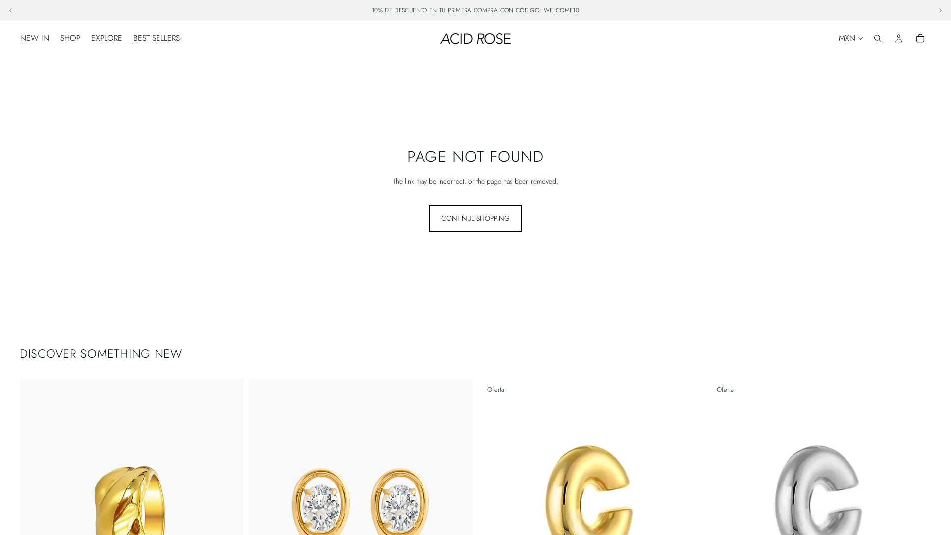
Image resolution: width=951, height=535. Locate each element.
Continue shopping (475, 218)
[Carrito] (920, 38)
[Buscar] (878, 38)
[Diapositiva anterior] (35, 519)
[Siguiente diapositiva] (228, 519)
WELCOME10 (561, 10)
